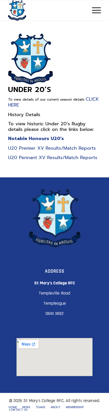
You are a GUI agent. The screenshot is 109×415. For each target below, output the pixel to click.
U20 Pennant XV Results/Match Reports (53, 157)
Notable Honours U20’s (36, 138)
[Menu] (94, 10)
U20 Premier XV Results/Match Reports (52, 148)
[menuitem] (13, 407)
